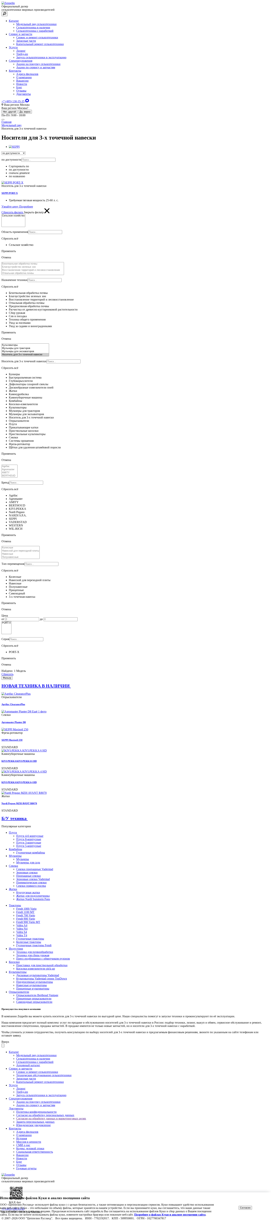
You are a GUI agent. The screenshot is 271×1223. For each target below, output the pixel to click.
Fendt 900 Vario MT (28, 922)
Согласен (245, 1207)
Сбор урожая (17, 312)
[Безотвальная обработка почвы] (33, 263)
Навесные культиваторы (31, 985)
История (21, 1138)
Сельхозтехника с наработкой (34, 30)
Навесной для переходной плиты (30, 580)
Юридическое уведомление (33, 1125)
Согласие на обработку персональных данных (45, 1115)
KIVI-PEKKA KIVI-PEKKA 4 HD (19, 782)
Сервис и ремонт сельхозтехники (37, 37)
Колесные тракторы (28, 942)
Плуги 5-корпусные (28, 845)
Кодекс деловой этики (30, 1148)
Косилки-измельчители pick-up (35, 968)
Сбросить (7, 674)
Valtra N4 (21, 928)
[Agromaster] (9, 469)
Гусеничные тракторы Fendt (33, 945)
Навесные (15, 583)
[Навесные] (20, 554)
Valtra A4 (21, 925)
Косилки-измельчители (23, 404)
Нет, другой (9, 111)
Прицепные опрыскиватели (33, 998)
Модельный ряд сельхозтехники (36, 24)
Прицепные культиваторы (32, 988)
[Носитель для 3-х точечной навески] (25, 354)
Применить (8, 251)
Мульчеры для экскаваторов (26, 414)
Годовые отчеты (26, 1168)
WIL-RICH (15, 528)
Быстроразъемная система (25, 377)
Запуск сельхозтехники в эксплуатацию (41, 57)
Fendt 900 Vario (25, 918)
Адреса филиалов (27, 74)
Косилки (14, 962)
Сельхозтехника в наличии (33, 27)
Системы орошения (21, 440)
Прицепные (16, 590)
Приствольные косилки (24, 430)
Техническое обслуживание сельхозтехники (44, 1075)
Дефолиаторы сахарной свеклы (28, 384)
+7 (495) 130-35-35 (13, 101)
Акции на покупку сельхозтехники (38, 64)
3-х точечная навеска (22, 596)
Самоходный (17, 593)
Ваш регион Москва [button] (16, 104)
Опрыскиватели (19, 420)
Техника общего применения (27, 319)
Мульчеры (15, 855)
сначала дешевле (19, 172)
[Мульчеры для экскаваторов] (25, 351)
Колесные (15, 576)
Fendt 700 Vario (25, 915)
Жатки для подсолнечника (33, 895)
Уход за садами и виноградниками (30, 326)
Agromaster (15, 498)
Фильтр (7, 677)
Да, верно (25, 111)
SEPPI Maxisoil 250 (11, 740)
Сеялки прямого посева (31, 885)
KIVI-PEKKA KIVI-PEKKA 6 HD (19, 761)
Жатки (13, 390)
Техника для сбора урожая (32, 955)
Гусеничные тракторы (30, 938)
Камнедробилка (19, 394)
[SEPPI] (14, 146)
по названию (17, 176)
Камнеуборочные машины (25, 397)
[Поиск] (4, 13)
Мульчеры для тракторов (24, 410)
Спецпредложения (20, 60)
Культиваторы (18, 407)
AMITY (14, 502)
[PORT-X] (6, 623)
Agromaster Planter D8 (13, 722)
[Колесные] (20, 547)
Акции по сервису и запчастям (35, 67)
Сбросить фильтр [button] (12, 212)
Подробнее (26, 206)
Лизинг (21, 50)
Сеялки (13, 437)
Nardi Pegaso (17, 512)
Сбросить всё (9, 238)
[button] (135, 164)
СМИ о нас (23, 1145)
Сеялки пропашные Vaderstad (34, 869)
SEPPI (13, 518)
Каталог (14, 20)
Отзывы (21, 90)
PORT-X (14, 652)
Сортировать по (19, 166)
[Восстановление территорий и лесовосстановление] (33, 270)
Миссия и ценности (28, 1141)
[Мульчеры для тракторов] (25, 348)
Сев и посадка (18, 316)
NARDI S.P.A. (18, 515)
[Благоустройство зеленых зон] (33, 267)
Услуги (13, 47)
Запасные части (26, 40)
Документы (23, 94)
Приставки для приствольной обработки (41, 965)
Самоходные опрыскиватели (34, 1001)
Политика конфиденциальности (36, 1111)
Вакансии (22, 80)
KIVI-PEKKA (17, 508)
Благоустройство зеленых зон (27, 296)
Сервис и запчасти (20, 34)
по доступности (19, 169)
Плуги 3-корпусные (28, 842)
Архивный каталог (28, 1065)
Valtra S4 (21, 932)
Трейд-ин (22, 54)
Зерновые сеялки (27, 872)
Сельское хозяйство (21, 244)
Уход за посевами (20, 322)
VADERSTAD (18, 522)
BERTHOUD (17, 505)
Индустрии (16, 948)
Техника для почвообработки (34, 952)
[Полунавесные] (20, 557)
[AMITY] (9, 472)
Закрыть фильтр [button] (34, 212)
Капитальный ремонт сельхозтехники (40, 44)
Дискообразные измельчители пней (31, 387)
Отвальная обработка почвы (26, 302)
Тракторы (15, 905)
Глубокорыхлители (21, 380)
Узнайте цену (10, 206)
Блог (19, 87)
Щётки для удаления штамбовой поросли (35, 447)
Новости (21, 84)
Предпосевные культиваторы (34, 981)
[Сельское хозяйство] (13, 215)
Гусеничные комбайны (30, 852)
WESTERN (16, 525)
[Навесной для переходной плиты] (20, 550)
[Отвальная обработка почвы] (33, 273)
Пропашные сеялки (28, 875)
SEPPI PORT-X (9, 193)
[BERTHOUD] (9, 475)
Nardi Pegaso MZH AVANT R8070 (19, 803)
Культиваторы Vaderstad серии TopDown (41, 978)
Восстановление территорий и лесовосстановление (41, 299)
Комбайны (15, 400)
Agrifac (13, 495)
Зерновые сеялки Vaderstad (33, 879)
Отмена (6, 257)
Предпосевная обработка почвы (29, 306)
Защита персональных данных (35, 1121)
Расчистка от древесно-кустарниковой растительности (43, 309)
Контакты (15, 70)
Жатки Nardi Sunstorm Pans (33, 899)
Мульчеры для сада (28, 862)
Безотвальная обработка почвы (28, 292)
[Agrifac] (9, 466)
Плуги (13, 424)
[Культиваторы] (25, 345)
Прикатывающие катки (23, 427)
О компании (24, 77)
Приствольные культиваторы (27, 434)
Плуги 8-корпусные (28, 839)
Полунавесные (18, 586)
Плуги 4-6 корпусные (29, 835)
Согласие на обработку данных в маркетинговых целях (51, 1118)
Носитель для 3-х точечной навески (31, 417)
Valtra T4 (21, 935)
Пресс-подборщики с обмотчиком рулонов (43, 958)
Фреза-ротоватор (19, 444)
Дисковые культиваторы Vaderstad (37, 975)
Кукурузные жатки (28, 892)
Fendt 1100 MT (25, 912)
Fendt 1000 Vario (26, 908)
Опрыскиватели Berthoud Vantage (37, 995)
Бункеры (14, 374)
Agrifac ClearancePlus (13, 704)
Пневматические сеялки (31, 882)
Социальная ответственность (34, 1151)
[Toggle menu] (2, 119)
